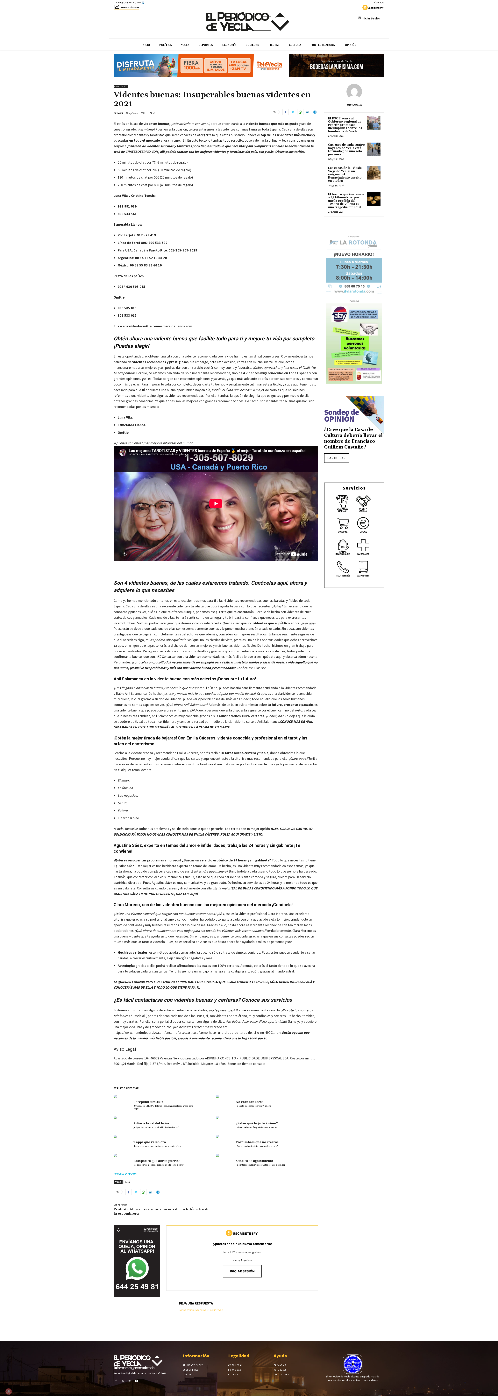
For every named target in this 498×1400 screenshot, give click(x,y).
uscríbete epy (375, 8)
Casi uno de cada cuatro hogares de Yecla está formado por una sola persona (346, 149)
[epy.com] (354, 91)
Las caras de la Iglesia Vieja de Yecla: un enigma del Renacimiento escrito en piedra (345, 174)
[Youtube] (136, 1381)
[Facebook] (285, 112)
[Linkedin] (308, 112)
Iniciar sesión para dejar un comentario (201, 1310)
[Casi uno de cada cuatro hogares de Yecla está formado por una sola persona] (374, 149)
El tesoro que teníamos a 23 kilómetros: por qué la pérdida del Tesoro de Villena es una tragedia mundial (346, 201)
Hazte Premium (242, 1260)
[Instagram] (129, 1381)
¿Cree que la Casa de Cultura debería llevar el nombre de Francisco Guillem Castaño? (353, 438)
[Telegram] (315, 112)
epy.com (118, 113)
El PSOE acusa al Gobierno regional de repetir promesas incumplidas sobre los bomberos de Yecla (345, 125)
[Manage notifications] (8, 1391)
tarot (127, 1182)
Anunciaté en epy (129, 7)
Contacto (379, 2)
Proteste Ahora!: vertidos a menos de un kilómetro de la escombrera (161, 1211)
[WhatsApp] (300, 112)
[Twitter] (293, 112)
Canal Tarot (120, 86)
